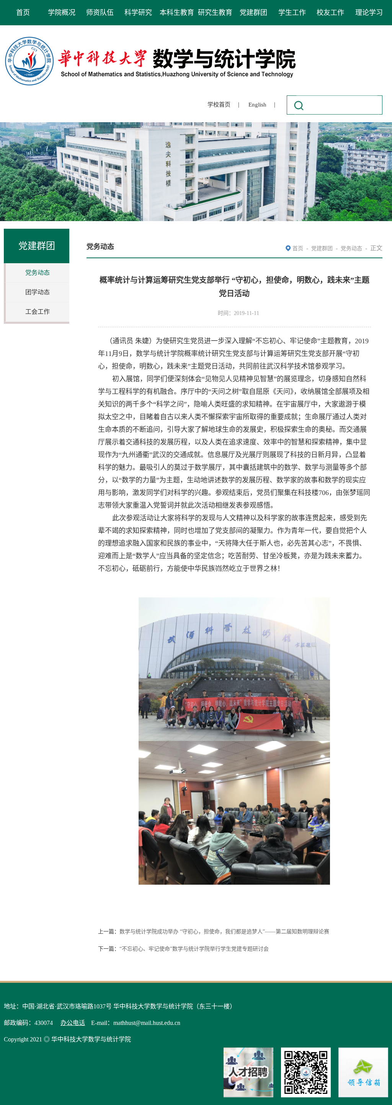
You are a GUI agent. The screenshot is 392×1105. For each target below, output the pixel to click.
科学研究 (138, 12)
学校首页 (218, 105)
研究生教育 (215, 12)
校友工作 (330, 12)
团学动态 (37, 292)
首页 (23, 12)
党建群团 (253, 12)
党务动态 (37, 272)
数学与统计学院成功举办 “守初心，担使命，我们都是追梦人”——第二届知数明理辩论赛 (224, 931)
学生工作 (292, 12)
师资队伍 (100, 12)
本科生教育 (177, 12)
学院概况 (61, 12)
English (257, 105)
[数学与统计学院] (151, 37)
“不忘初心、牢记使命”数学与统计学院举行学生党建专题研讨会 (194, 949)
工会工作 (37, 311)
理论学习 (369, 12)
